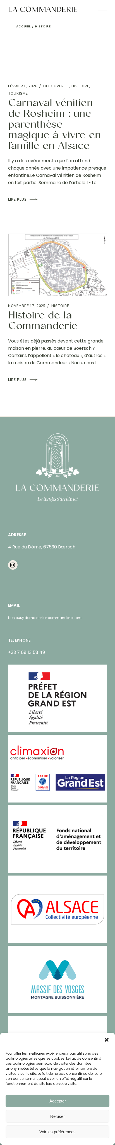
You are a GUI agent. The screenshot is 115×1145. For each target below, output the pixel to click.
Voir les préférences (57, 1131)
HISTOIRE (80, 86)
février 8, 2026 (22, 86)
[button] (106, 1040)
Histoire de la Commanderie (43, 321)
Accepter (57, 1101)
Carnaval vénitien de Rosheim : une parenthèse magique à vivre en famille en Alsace (54, 125)
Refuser (57, 1116)
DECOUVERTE (56, 86)
